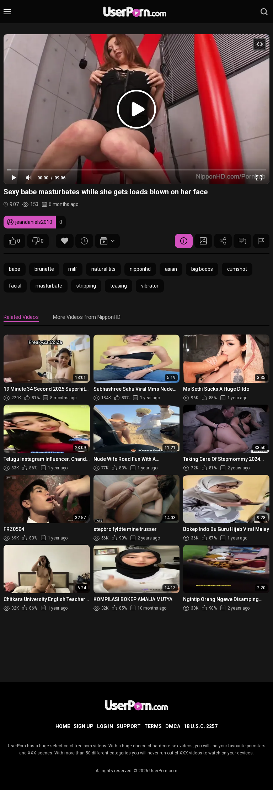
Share (223, 241)
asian (171, 269)
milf (72, 269)
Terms (153, 726)
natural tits (103, 269)
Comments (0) (242, 241)
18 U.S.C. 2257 (201, 726)
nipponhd (140, 269)
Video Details (184, 241)
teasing (118, 286)
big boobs (202, 269)
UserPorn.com (163, 770)
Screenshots (203, 241)
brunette (44, 269)
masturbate (49, 286)
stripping (86, 286)
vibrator (150, 286)
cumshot (237, 269)
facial (15, 286)
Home (62, 726)
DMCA (172, 726)
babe (14, 269)
